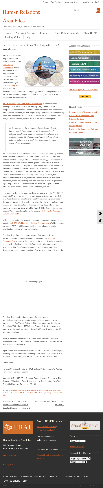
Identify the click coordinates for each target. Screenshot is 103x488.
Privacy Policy (9, 464)
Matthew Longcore (16, 390)
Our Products (56, 2)
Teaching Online (13, 37)
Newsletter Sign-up (72, 2)
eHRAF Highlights (30, 390)
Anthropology (57, 390)
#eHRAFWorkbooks (45, 390)
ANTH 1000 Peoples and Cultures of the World (22, 104)
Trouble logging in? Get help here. (83, 90)
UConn (27, 393)
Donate (46, 2)
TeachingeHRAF (19, 393)
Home (8, 32)
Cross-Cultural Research (67, 32)
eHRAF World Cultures (46, 427)
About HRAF (90, 32)
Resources (45, 32)
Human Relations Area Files (21, 16)
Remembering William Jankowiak (83, 112)
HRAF (11, 393)
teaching (48, 393)
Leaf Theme (80, 486)
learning (41, 393)
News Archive (87, 2)
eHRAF (36, 393)
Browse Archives (77, 446)
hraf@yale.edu (9, 455)
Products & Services (25, 32)
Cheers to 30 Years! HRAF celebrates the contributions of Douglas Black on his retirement (16, 404)
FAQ (97, 2)
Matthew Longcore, (11, 85)
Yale (31, 393)
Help (28, 37)
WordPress (96, 486)
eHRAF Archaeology (45, 430)
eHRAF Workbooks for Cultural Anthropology (30, 223)
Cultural (5, 393)
